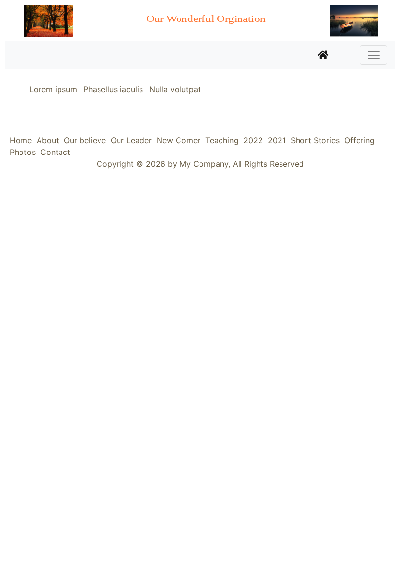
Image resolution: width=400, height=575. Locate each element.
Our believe (85, 140)
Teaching (222, 140)
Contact (55, 152)
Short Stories (315, 140)
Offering (359, 140)
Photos (23, 152)
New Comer (178, 140)
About (48, 140)
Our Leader (131, 140)
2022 (253, 140)
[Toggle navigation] (373, 55)
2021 (277, 140)
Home (21, 140)
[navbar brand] (323, 55)
